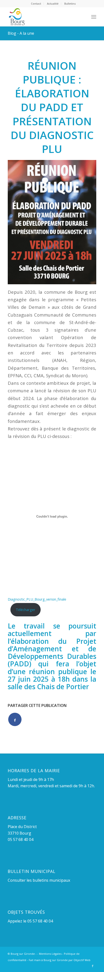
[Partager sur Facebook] (15, 719)
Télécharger (25, 609)
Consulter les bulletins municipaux (39, 880)
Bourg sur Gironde (23, 953)
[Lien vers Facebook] (92, 966)
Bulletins (70, 3)
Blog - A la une (21, 33)
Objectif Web (82, 960)
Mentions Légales (50, 953)
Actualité (53, 3)
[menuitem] (36, 3)
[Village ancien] (43, 16)
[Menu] (93, 17)
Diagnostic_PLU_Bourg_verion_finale (37, 599)
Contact (36, 3)
